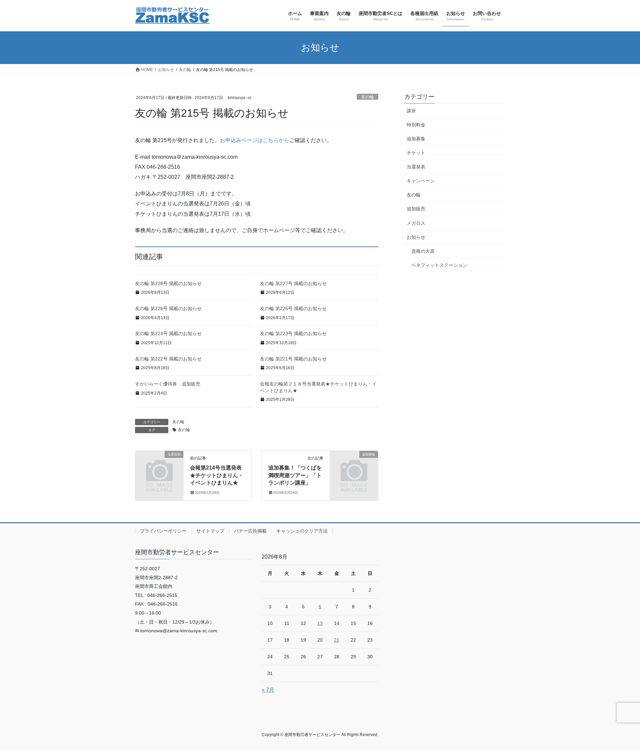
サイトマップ (210, 531)
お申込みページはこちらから (254, 140)
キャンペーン (421, 180)
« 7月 (268, 690)
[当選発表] (159, 465)
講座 (411, 110)
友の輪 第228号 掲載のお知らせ (168, 283)
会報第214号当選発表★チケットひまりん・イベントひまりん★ (216, 475)
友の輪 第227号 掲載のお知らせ (293, 283)
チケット (416, 152)
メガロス (416, 223)
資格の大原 (423, 251)
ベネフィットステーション (439, 265)
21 (336, 640)
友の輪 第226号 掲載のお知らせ (168, 308)
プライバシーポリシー (163, 531)
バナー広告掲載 (250, 531)
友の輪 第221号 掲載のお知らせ (293, 358)
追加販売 (416, 208)
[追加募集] (354, 465)
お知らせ (416, 237)
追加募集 (416, 138)
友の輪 (367, 96)
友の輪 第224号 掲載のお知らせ (168, 333)
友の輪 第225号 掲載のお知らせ (293, 308)
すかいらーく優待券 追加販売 (167, 384)
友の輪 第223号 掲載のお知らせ (293, 333)
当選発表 (416, 166)
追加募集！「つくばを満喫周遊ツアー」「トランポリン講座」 (295, 475)
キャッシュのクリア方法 (302, 531)
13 (320, 623)
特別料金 (416, 124)
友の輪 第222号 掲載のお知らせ (168, 358)
